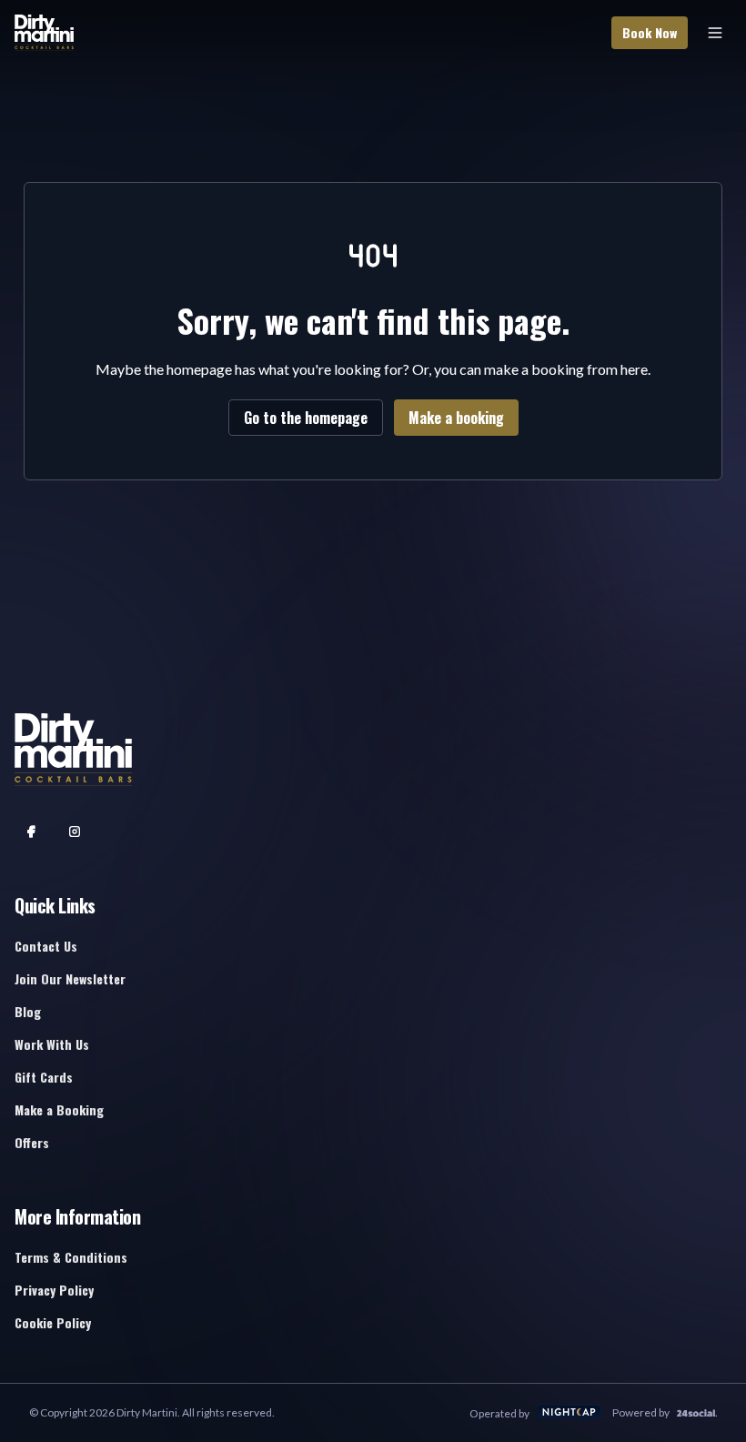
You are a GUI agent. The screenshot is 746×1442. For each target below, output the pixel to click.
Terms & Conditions (71, 1256)
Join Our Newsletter (70, 978)
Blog (28, 1011)
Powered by (641, 1412)
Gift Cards (44, 1076)
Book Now (649, 32)
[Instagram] (74, 831)
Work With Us (52, 1044)
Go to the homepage (306, 418)
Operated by (499, 1413)
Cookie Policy (53, 1322)
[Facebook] (31, 831)
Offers (32, 1142)
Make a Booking (59, 1109)
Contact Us (46, 945)
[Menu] (715, 32)
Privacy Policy (54, 1289)
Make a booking (456, 418)
